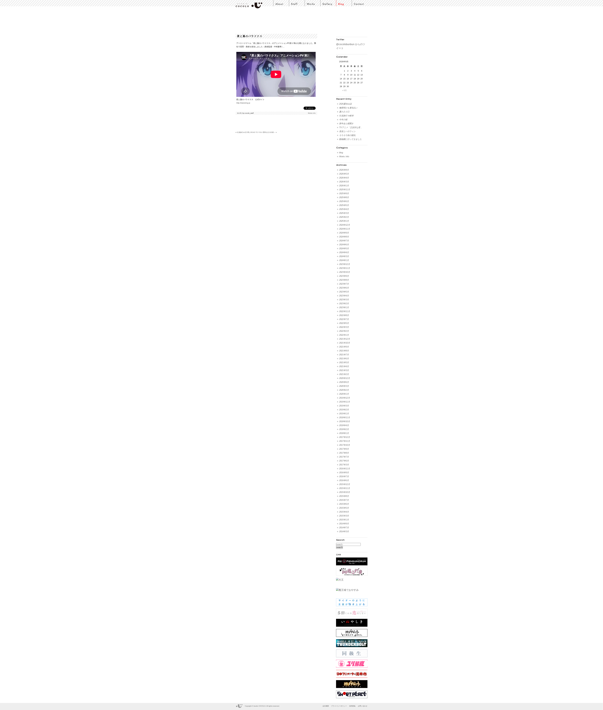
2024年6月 (344, 244)
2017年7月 (344, 457)
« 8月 (344, 90)
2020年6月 (344, 382)
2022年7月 (344, 319)
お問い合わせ (362, 706)
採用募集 (352, 706)
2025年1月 (344, 221)
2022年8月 (344, 315)
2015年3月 (344, 516)
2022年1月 (344, 335)
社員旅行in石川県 (243, 132)
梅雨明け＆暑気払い (348, 108)
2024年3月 (344, 256)
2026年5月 (344, 174)
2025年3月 (344, 213)
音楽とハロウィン (347, 131)
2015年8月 (344, 496)
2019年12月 (344, 398)
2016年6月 (344, 480)
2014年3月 (344, 531)
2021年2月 (344, 374)
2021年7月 (344, 354)
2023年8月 (344, 280)
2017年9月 (344, 449)
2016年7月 (344, 476)
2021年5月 (344, 362)
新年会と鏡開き (346, 123)
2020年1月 (344, 394)
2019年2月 (344, 409)
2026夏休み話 (345, 104)
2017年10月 (344, 445)
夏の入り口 (344, 112)
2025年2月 (344, 217)
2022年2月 (344, 331)
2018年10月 (344, 421)
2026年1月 (344, 185)
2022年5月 (344, 323)
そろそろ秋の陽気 (347, 135)
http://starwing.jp (243, 103)
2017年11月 (344, 441)
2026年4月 (344, 178)
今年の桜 (343, 119)
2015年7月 (344, 500)
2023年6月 (344, 288)
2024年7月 (344, 240)
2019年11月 (344, 402)
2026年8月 (344, 170)
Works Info (312, 113)
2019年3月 (344, 406)
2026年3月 (344, 181)
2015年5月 (344, 508)
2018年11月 (344, 417)
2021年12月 (344, 339)
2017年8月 (344, 453)
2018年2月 (344, 429)
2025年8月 (344, 197)
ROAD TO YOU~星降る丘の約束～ (263, 132)
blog (341, 152)
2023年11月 (344, 268)
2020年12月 (344, 378)
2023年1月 (344, 307)
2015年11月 (344, 488)
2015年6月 (344, 504)
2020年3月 (344, 386)
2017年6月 (344, 461)
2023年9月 (344, 276)
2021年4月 (344, 366)
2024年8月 (344, 237)
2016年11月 (344, 468)
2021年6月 (344, 358)
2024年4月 (344, 252)
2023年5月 (344, 292)
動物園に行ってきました (350, 139)
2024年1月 (344, 260)
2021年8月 (344, 350)
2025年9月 (344, 193)
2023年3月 (344, 299)
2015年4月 (344, 512)
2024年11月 (344, 229)
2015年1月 (344, 520)
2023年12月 (344, 264)
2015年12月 (344, 484)
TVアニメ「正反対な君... (350, 127)
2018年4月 (344, 425)
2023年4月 (344, 295)
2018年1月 (344, 433)
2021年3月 (344, 370)
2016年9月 (344, 472)
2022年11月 (344, 311)
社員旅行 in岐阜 (346, 115)
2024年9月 (344, 233)
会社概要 (326, 706)
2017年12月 (344, 437)
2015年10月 (344, 492)
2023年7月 (344, 284)
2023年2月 (344, 303)
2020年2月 (344, 390)
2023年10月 (344, 272)
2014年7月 (344, 527)
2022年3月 (344, 327)
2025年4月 (344, 209)
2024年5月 (344, 248)
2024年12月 (344, 225)
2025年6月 (344, 201)
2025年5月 (344, 205)
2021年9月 (344, 347)
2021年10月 (344, 343)
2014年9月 (344, 523)
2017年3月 (344, 464)
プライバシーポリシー (339, 706)
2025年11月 (344, 189)
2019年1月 (344, 413)
